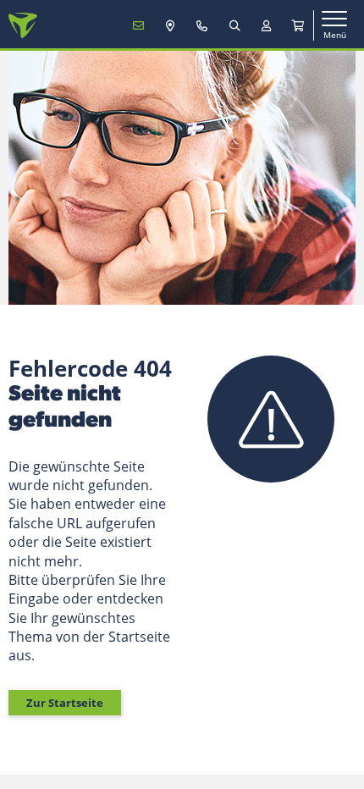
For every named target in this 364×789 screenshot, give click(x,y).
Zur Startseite (64, 702)
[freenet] (298, 25)
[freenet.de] (22, 25)
